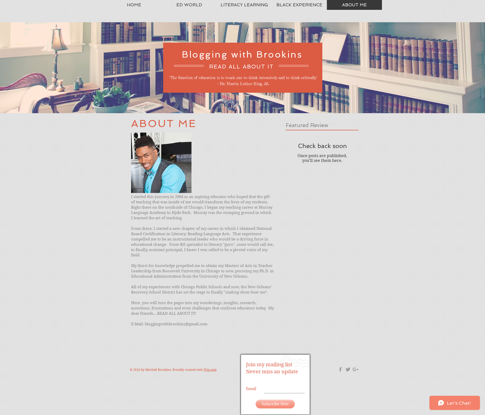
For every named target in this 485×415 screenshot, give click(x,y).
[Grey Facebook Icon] (340, 369)
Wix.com (210, 370)
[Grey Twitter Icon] (348, 369)
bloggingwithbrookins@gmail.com (176, 324)
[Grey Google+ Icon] (355, 369)
